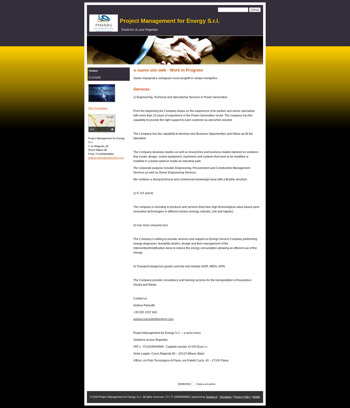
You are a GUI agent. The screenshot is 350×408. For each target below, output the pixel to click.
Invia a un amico (206, 384)
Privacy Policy (242, 396)
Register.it (211, 396)
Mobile (256, 396)
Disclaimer (226, 396)
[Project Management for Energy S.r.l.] (103, 23)
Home (93, 70)
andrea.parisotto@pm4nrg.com (106, 157)
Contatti (95, 77)
